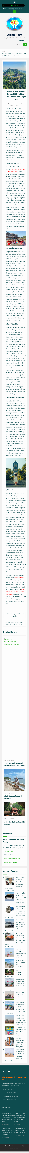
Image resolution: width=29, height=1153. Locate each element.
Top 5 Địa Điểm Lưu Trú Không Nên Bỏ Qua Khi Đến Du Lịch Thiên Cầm (20, 1054)
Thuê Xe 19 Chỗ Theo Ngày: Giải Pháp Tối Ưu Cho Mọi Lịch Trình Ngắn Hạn (20, 924)
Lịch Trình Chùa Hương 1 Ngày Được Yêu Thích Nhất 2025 (14, 623)
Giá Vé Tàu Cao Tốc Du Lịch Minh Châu (20, 962)
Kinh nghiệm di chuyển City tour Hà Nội (20, 995)
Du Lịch (18, 105)
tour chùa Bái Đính (19, 577)
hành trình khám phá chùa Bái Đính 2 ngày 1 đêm (15, 591)
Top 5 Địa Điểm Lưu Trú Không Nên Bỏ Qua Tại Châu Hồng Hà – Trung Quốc (20, 1007)
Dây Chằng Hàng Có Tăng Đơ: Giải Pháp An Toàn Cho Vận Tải (19, 1130)
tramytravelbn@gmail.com (12, 858)
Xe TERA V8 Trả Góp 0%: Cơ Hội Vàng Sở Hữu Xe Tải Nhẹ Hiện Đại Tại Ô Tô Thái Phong (19, 1117)
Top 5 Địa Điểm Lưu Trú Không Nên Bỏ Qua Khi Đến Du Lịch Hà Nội (20, 983)
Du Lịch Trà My (14, 34)
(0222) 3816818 (8, 851)
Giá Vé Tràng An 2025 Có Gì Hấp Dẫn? (15, 615)
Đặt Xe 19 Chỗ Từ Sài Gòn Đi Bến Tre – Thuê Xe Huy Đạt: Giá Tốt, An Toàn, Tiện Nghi (21, 897)
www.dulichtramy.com (10, 862)
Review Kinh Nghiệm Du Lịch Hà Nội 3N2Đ (20, 972)
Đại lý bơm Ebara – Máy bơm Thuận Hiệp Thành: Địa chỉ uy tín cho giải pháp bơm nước (21, 911)
